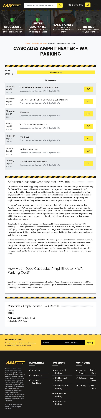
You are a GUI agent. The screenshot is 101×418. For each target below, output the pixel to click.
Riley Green (25, 112)
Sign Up (90, 342)
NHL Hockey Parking (60, 395)
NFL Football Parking (60, 371)
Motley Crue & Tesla (29, 149)
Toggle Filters (57, 72)
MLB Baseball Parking (61, 379)
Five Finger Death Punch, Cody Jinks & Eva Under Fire (44, 100)
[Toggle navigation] (95, 5)
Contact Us (37, 375)
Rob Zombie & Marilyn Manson (33, 124)
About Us (36, 370)
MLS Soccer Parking (60, 402)
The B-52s (24, 137)
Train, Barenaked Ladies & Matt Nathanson (39, 87)
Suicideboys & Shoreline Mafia (33, 161)
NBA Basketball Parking (62, 387)
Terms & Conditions (37, 381)
